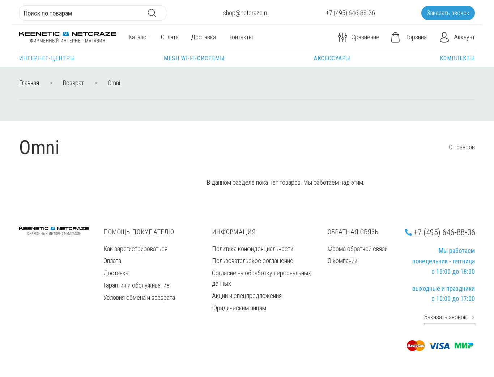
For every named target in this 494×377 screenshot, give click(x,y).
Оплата (170, 37)
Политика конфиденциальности (252, 249)
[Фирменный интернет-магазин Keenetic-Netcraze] (67, 37)
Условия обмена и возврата (139, 297)
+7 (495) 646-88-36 (443, 232)
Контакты (240, 37)
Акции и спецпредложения (247, 295)
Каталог (138, 37)
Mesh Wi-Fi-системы (194, 58)
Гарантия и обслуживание (136, 285)
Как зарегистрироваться (135, 249)
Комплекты (457, 58)
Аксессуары (332, 58)
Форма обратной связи (358, 249)
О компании (342, 260)
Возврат (73, 83)
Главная (29, 83)
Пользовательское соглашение (252, 260)
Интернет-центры (47, 58)
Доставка (203, 37)
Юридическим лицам (239, 308)
